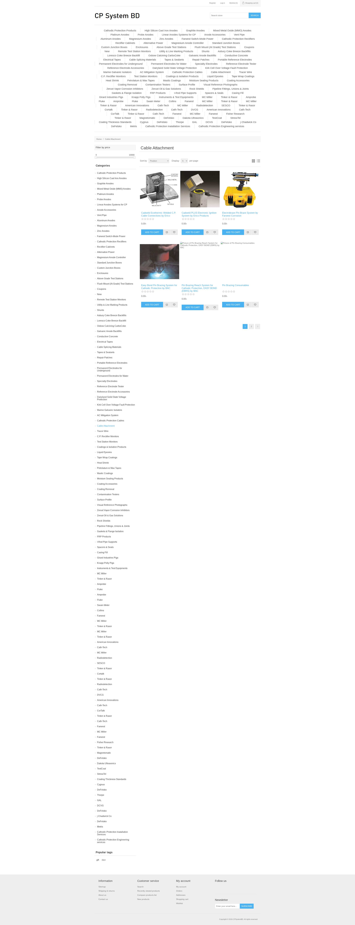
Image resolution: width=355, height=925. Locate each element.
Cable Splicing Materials (142, 59)
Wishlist (179, 903)
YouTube (231, 887)
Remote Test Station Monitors (134, 51)
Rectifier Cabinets (125, 43)
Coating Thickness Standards (115, 122)
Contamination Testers (157, 84)
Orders (179, 891)
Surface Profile (187, 84)
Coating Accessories (238, 80)
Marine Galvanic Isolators (117, 72)
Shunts (205, 51)
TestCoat (217, 118)
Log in (222, 3)
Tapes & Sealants (174, 59)
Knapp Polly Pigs (141, 97)
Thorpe (180, 122)
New (107, 51)
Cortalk (109, 109)
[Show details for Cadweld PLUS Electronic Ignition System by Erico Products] (200, 189)
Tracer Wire (245, 72)
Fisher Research (235, 113)
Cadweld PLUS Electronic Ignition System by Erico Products (199, 214)
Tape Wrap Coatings (243, 76)
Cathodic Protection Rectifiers (238, 38)
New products (143, 899)
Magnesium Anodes (140, 38)
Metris (133, 126)
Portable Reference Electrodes (235, 59)
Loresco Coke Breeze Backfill (123, 55)
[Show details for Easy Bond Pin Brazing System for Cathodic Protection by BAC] (159, 261)
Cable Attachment (221, 72)
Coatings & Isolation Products (182, 76)
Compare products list (147, 895)
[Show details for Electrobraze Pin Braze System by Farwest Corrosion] (240, 189)
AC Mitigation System (152, 72)
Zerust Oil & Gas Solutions (166, 88)
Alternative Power (153, 43)
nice (104, 860)
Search (255, 15)
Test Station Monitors (145, 76)
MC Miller (207, 97)
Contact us (103, 899)
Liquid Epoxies (215, 76)
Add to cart (152, 232)
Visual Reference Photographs (220, 84)
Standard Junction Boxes (226, 43)
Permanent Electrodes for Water (169, 63)
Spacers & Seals (214, 93)
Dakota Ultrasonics (193, 118)
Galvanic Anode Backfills (202, 55)
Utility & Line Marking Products (176, 51)
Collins (172, 101)
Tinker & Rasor (229, 97)
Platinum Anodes (120, 34)
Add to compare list (166, 232)
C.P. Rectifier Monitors (113, 76)
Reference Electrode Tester (241, 63)
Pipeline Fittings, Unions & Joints (230, 88)
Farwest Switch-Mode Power (197, 38)
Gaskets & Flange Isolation (127, 93)
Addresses (180, 895)
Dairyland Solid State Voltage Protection (175, 68)
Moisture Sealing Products (203, 80)
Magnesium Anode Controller (188, 43)
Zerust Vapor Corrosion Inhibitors (124, 88)
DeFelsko (169, 118)
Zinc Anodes (166, 38)
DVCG (194, 109)
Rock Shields (196, 88)
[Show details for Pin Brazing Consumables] (240, 261)
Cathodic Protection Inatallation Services (167, 126)
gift (97, 860)
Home (99, 139)
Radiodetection (204, 105)
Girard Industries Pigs (111, 97)
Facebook (217, 887)
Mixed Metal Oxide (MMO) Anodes (232, 30)
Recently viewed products (148, 891)
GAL (194, 122)
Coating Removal (127, 84)
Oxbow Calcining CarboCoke (164, 55)
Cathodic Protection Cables (187, 72)
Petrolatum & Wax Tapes (141, 80)
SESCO (225, 105)
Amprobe (251, 97)
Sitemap (102, 887)
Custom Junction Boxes (114, 47)
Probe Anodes (145, 34)
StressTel (235, 118)
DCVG (209, 122)
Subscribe (246, 906)
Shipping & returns (106, 891)
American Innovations (137, 105)
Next (257, 326)
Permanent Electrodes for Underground (121, 63)
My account (181, 887)
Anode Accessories (214, 34)
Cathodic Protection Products (120, 30)
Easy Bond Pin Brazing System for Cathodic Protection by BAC (159, 286)
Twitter (224, 887)
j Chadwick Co (248, 122)
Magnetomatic (147, 118)
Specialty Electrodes (206, 63)
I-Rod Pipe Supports (185, 93)
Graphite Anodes (195, 30)
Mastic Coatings (172, 80)
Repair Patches (200, 59)
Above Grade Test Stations (171, 47)
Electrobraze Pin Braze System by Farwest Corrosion (240, 214)
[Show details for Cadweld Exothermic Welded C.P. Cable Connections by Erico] (159, 189)
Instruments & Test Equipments (176, 97)
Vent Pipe (239, 34)
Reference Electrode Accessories (125, 68)
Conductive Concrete (236, 55)
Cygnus (144, 122)
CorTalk (115, 113)
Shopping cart (182, 899)
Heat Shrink (112, 80)
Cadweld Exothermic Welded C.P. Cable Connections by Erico (158, 214)
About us (102, 895)
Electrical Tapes (112, 59)
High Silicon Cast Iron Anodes (161, 30)
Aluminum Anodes (111, 38)
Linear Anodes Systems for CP (179, 34)
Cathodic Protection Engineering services (221, 126)
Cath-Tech (163, 105)
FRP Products (158, 93)
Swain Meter (153, 101)
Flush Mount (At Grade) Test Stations (215, 47)
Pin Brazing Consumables (235, 285)
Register (212, 3)
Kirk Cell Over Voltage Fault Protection (226, 68)
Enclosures (142, 47)
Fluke (102, 101)
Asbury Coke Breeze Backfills (234, 51)
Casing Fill (238, 93)
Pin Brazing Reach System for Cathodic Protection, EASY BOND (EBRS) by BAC (199, 288)
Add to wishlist (174, 232)
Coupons (249, 47)
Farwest (189, 101)
